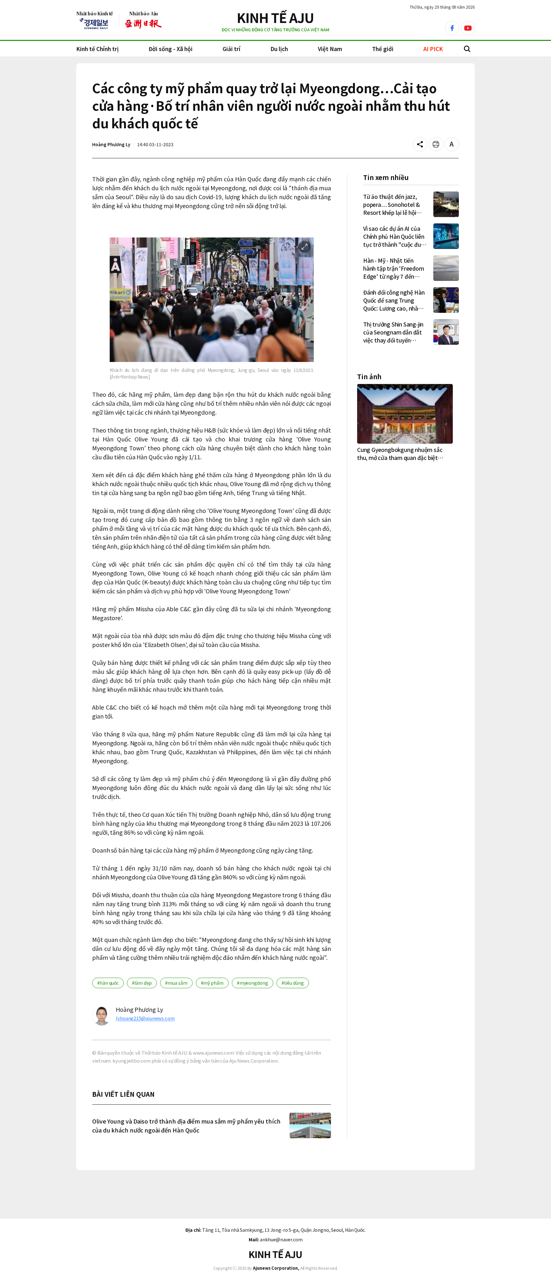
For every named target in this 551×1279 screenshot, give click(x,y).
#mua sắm (176, 983)
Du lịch (279, 49)
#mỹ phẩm (212, 983)
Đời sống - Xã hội (171, 49)
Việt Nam (330, 49)
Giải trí (231, 49)
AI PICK (433, 49)
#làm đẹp (142, 983)
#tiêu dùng (293, 983)
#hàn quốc (108, 983)
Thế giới (382, 49)
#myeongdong (252, 983)
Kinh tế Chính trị (97, 49)
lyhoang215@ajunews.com (145, 1018)
